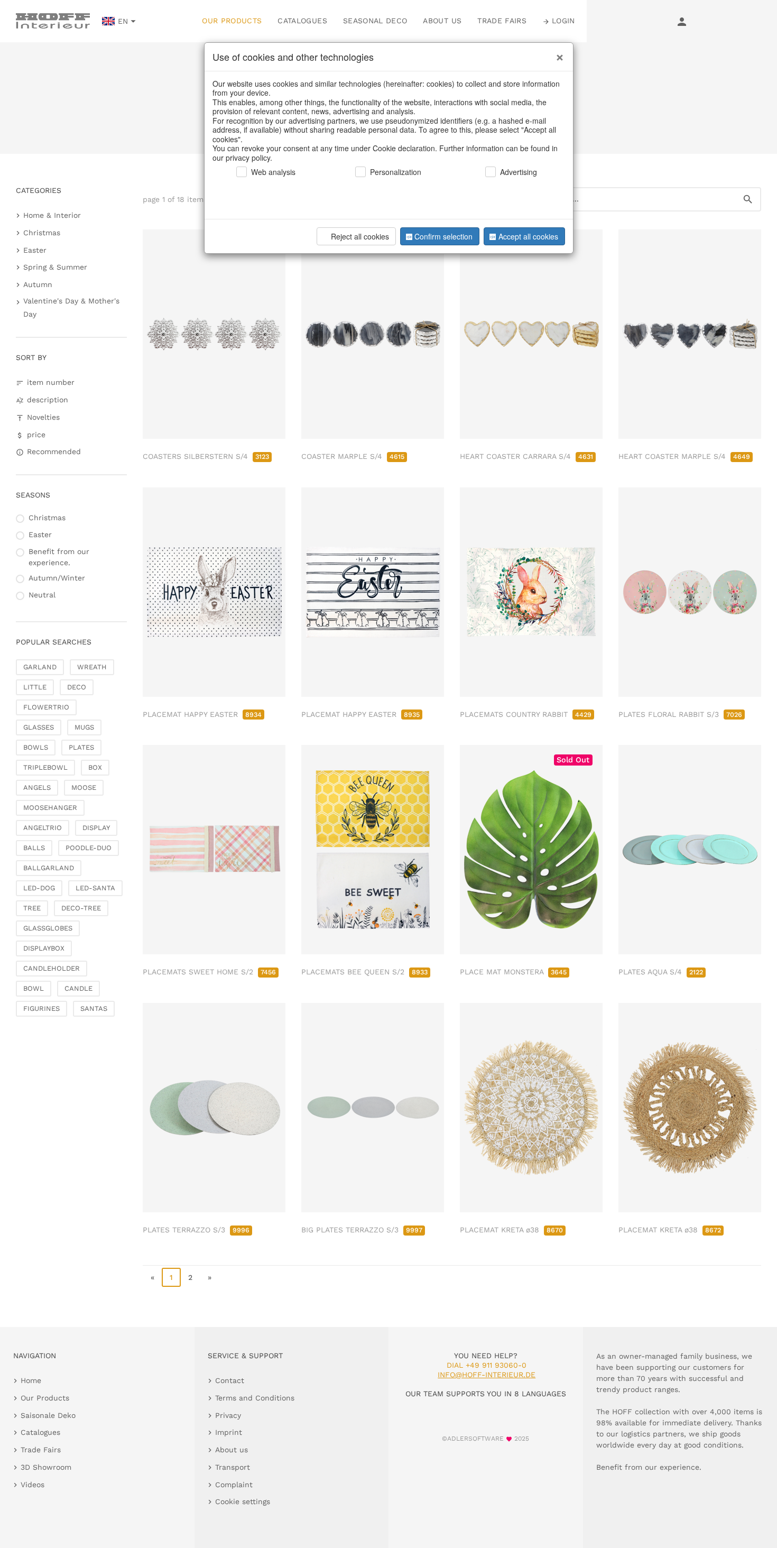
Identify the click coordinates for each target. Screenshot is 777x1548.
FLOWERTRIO (46, 707)
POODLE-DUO (89, 848)
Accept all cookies (528, 236)
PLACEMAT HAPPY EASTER (202, 714)
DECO (76, 687)
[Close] (557, 53)
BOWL (33, 988)
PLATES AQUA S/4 (660, 972)
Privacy (228, 1415)
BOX (95, 767)
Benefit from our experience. (59, 557)
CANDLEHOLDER (51, 968)
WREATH (92, 667)
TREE (32, 908)
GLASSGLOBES (47, 928)
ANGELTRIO (42, 828)
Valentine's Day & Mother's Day (71, 307)
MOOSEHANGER (50, 808)
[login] (682, 21)
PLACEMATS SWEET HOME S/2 (209, 972)
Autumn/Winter (57, 578)
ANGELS (37, 787)
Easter (35, 250)
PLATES (81, 747)
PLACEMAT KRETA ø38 (511, 1230)
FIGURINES (41, 1008)
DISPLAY (96, 828)
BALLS (34, 848)
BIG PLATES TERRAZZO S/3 (361, 1230)
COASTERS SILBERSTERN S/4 (206, 456)
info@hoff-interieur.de (486, 1374)
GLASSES (38, 727)
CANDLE (78, 988)
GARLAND (40, 667)
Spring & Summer (55, 267)
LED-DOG (39, 888)
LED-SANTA (95, 888)
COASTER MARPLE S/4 (352, 456)
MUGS (84, 727)
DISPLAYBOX (43, 948)
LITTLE (35, 687)
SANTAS (93, 1008)
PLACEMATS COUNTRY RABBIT (525, 714)
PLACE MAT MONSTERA (513, 972)
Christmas (41, 232)
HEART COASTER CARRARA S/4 (526, 456)
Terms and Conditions (254, 1398)
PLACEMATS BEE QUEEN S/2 (364, 972)
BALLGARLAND (48, 868)
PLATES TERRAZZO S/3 (196, 1230)
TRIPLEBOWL (45, 767)
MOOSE (83, 787)
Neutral (42, 595)
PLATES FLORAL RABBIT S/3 (680, 714)
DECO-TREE (81, 908)
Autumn (37, 284)
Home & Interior (52, 215)
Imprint (228, 1432)
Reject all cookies (360, 236)
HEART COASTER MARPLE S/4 (684, 456)
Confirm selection (443, 236)
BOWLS (35, 747)
